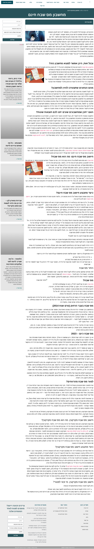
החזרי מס (66, 2)
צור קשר (42, 5)
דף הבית (80, 2)
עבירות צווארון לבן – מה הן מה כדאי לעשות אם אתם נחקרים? (13, 203)
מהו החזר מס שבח (46, 130)
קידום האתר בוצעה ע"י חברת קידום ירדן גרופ (26, 547)
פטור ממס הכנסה (20, 2)
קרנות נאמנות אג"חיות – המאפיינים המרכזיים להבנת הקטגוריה (38, 520)
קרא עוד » (19, 103)
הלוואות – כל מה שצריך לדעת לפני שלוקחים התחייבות (14, 261)
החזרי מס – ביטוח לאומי (52, 2)
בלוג (31, 2)
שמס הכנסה (66, 274)
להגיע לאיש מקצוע (38, 135)
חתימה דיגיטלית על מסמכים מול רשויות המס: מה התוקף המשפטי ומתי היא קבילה (37, 535)
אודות (73, 2)
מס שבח (90, 160)
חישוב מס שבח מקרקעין (75, 466)
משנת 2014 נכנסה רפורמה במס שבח (78, 150)
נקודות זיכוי (39, 2)
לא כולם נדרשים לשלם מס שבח (77, 431)
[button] (27, 22)
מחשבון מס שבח (7, 2)
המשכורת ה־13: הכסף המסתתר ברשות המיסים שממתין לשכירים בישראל (37, 527)
